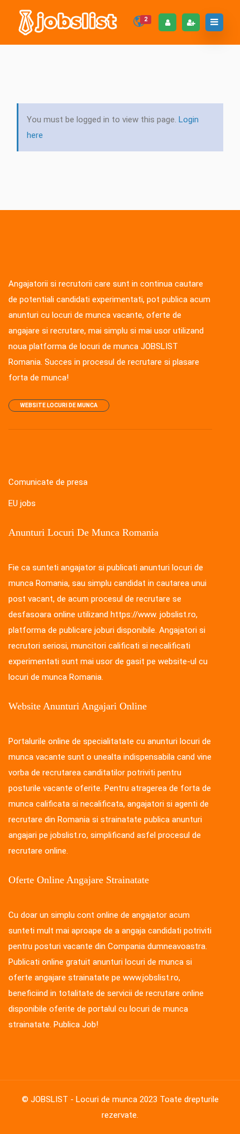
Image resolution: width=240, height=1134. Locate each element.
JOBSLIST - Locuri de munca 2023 (94, 1099)
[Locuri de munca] (69, 22)
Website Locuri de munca (59, 405)
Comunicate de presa (48, 482)
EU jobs (22, 503)
